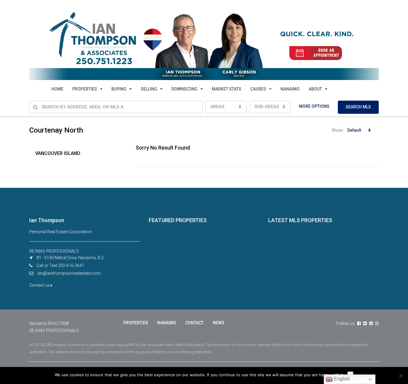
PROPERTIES (84, 89)
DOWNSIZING (184, 89)
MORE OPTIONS (314, 106)
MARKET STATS (226, 89)
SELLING (149, 89)
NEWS (218, 322)
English (341, 378)
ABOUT (315, 89)
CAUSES (258, 89)
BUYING (118, 89)
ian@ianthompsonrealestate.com (69, 273)
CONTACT (194, 322)
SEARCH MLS (358, 107)
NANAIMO (290, 89)
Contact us (40, 285)
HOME (57, 89)
